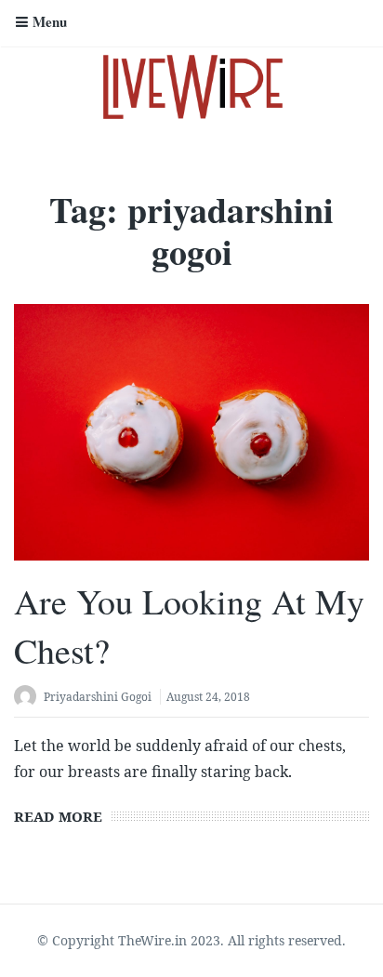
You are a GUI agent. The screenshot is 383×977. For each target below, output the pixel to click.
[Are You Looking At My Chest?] (191, 432)
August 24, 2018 (208, 697)
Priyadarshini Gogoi (98, 697)
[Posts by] (29, 698)
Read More (58, 816)
